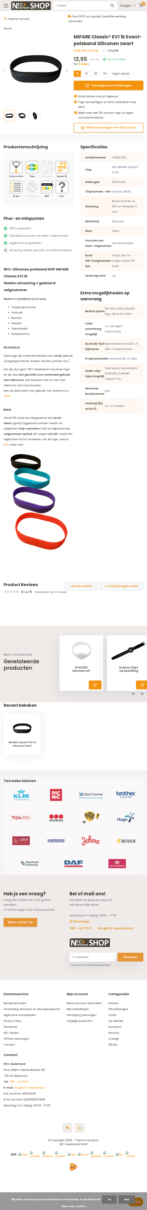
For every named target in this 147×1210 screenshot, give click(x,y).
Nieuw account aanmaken (84, 1003)
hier (6, 445)
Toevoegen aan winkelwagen (111, 85)
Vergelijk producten (79, 1021)
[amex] (83, 1154)
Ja (109, 1199)
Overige (113, 1039)
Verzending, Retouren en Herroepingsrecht (32, 1009)
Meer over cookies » (74, 1206)
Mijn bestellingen (78, 1009)
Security (113, 1033)
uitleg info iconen (62, 187)
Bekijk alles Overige (86, 50)
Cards (112, 1015)
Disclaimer (11, 1027)
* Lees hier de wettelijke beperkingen (90, 965)
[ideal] (23, 1154)
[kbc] (120, 1154)
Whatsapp (81, 921)
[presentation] (5, 71)
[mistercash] (108, 1154)
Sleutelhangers (118, 1009)
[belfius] (131, 1154)
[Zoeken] (112, 5)
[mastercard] (48, 1154)
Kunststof (114, 1027)
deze (7, 396)
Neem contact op (20, 922)
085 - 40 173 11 (81, 928)
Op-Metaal (115, 1021)
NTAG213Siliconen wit (81, 669)
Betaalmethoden (15, 1003)
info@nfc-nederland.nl (115, 928)
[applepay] (96, 1154)
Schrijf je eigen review (123, 586)
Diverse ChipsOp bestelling (128, 669)
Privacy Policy (13, 1021)
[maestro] (60, 1154)
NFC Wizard (11, 1033)
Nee (126, 1199)
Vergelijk (113, 50)
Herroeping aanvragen (81, 1015)
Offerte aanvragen (16, 1039)
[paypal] (35, 1154)
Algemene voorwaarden (20, 1015)
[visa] (72, 1154)
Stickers (113, 1003)
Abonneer (130, 957)
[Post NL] (73, 1167)
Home (8, 28)
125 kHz (112, 1045)
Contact (9, 1045)
